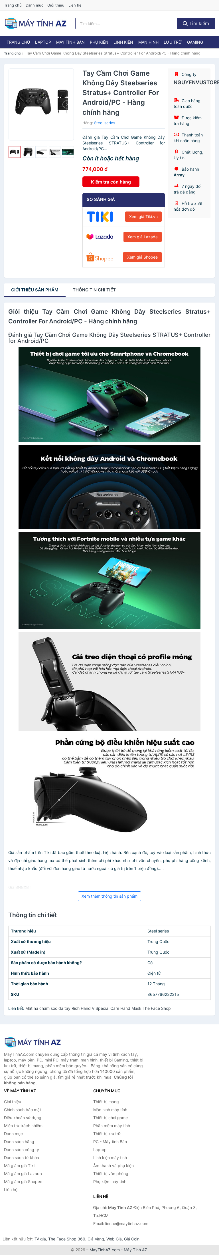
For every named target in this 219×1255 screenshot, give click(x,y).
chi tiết (94, 290)
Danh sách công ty (21, 1149)
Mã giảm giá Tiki (19, 1165)
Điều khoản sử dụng (22, 1117)
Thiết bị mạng (106, 1101)
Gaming (195, 42)
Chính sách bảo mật (22, 1109)
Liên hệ (75, 5)
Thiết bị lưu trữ (107, 1133)
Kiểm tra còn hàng (111, 182)
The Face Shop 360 (66, 1238)
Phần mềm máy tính (111, 1125)
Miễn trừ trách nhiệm (23, 1125)
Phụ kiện (99, 42)
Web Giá (114, 1238)
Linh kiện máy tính (110, 1157)
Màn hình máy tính (110, 1109)
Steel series (104, 122)
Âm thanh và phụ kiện (113, 1165)
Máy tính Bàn (70, 42)
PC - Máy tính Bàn (110, 1141)
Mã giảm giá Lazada (23, 1173)
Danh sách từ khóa (21, 1157)
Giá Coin (131, 1238)
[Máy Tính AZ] (32, 1042)
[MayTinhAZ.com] (35, 23)
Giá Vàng (96, 1238)
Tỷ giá (40, 1238)
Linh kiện (123, 42)
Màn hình (148, 42)
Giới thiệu (55, 5)
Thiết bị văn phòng (110, 1173)
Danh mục (34, 5)
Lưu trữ (173, 42)
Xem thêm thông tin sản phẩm (109, 896)
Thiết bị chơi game (110, 1117)
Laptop (43, 42)
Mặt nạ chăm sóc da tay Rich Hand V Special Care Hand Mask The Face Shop (98, 1008)
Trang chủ (13, 5)
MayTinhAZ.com (105, 1249)
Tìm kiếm (198, 23)
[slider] (15, 152)
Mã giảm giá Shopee (23, 1181)
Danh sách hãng (19, 1141)
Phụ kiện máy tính (109, 1181)
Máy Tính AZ (135, 1249)
